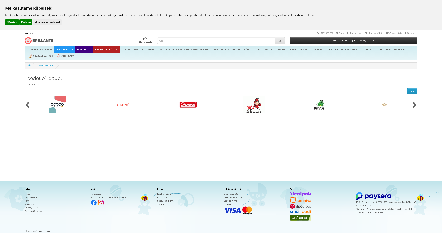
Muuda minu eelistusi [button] (47, 22)
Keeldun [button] (26, 22)
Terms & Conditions (34, 211)
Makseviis (29, 204)
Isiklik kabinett (231, 194)
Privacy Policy (32, 207)
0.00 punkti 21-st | (354, 40)
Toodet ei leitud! (45, 65)
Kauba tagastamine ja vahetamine (108, 197)
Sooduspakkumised (167, 200)
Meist (27, 194)
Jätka (412, 91)
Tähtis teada (31, 197)
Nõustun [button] (12, 22)
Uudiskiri (228, 204)
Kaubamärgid (164, 194)
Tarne (27, 200)
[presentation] (27, 105)
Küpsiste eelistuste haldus (37, 231)
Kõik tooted (163, 197)
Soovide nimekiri (232, 200)
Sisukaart (162, 204)
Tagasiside (96, 194)
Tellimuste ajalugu (233, 197)
